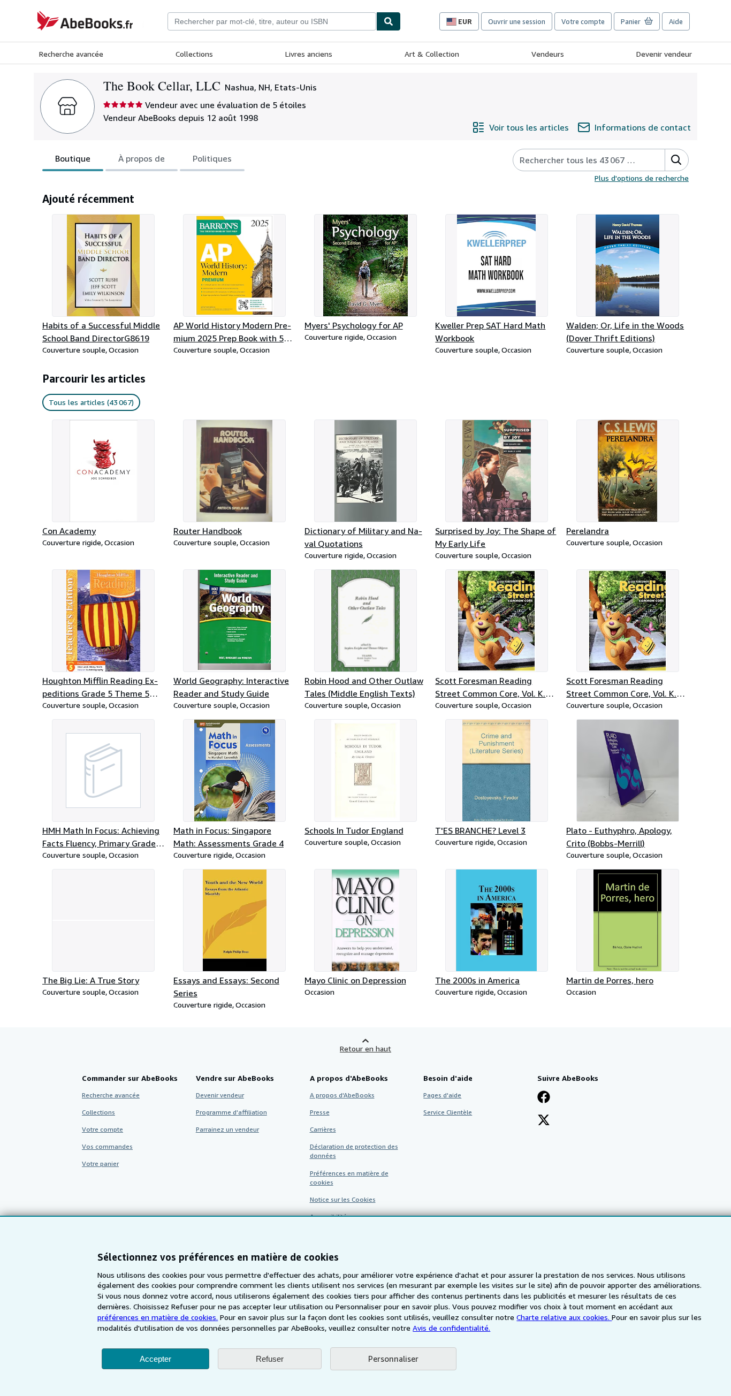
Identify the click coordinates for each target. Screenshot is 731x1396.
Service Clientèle (447, 1112)
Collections (194, 53)
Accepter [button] (155, 1358)
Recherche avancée (71, 53)
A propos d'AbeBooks (342, 1095)
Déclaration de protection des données (354, 1150)
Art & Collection (432, 53)
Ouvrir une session (516, 21)
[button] (676, 160)
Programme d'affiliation (231, 1112)
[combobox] (271, 21)
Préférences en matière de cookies (349, 1177)
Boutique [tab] (72, 158)
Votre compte (583, 21)
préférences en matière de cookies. (157, 1317)
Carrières (323, 1129)
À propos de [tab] (141, 158)
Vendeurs (547, 53)
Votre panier (100, 1163)
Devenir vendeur (664, 53)
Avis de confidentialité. (451, 1327)
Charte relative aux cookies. (564, 1317)
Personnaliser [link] (393, 1358)
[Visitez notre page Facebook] (543, 1098)
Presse (320, 1112)
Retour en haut (365, 1048)
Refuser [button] (270, 1358)
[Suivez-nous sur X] (543, 1121)
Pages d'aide (442, 1095)
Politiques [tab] (212, 158)
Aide (676, 21)
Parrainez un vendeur (227, 1129)
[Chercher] (388, 21)
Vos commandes (107, 1146)
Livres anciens (308, 53)
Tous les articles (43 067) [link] (91, 402)
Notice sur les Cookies (343, 1199)
